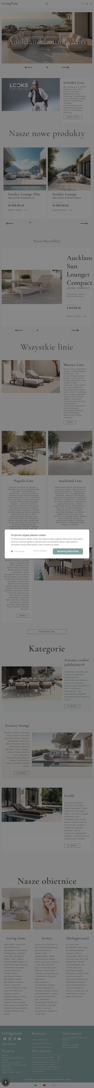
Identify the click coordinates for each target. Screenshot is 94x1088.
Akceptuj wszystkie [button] (68, 551)
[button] (17, 551)
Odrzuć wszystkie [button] (40, 551)
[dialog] (47, 543)
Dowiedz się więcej (51, 544)
